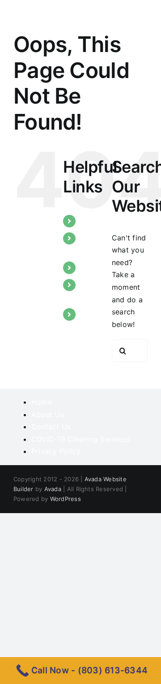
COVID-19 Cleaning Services (80, 439)
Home (90, 220)
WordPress (65, 498)
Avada (52, 488)
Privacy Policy (55, 451)
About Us (47, 414)
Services (95, 267)
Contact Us (51, 426)
